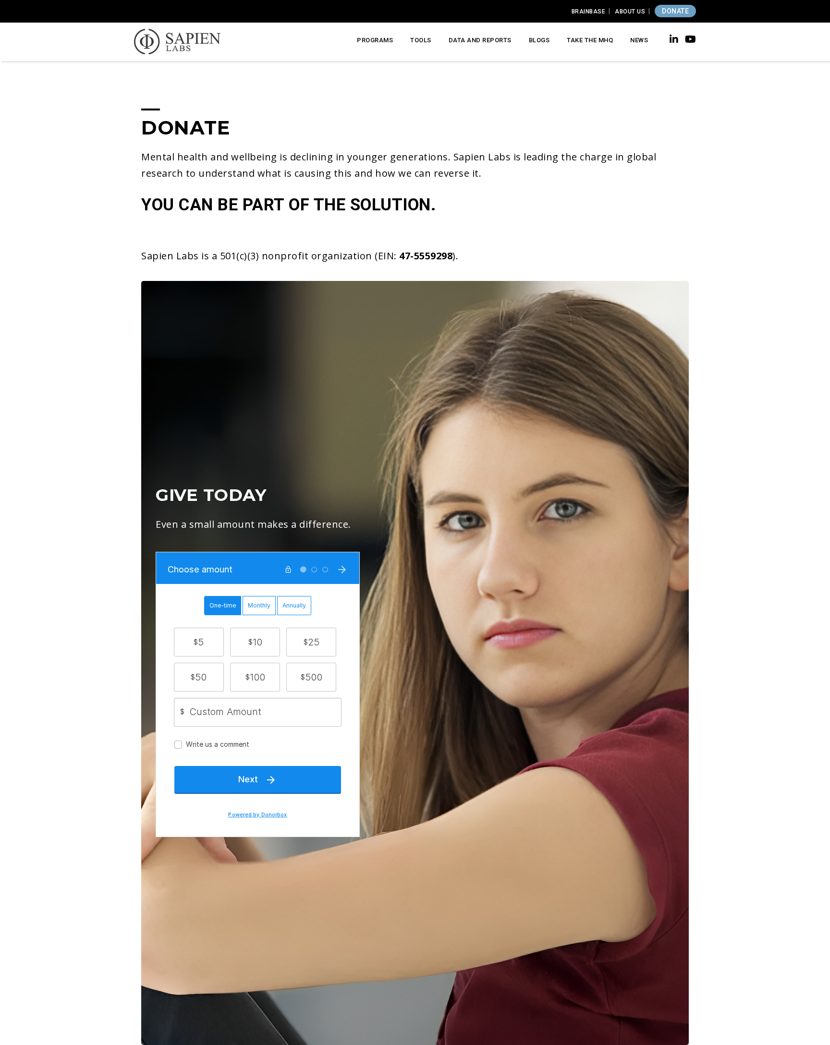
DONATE (675, 11)
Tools (420, 40)
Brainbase (589, 11)
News (639, 40)
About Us (630, 11)
